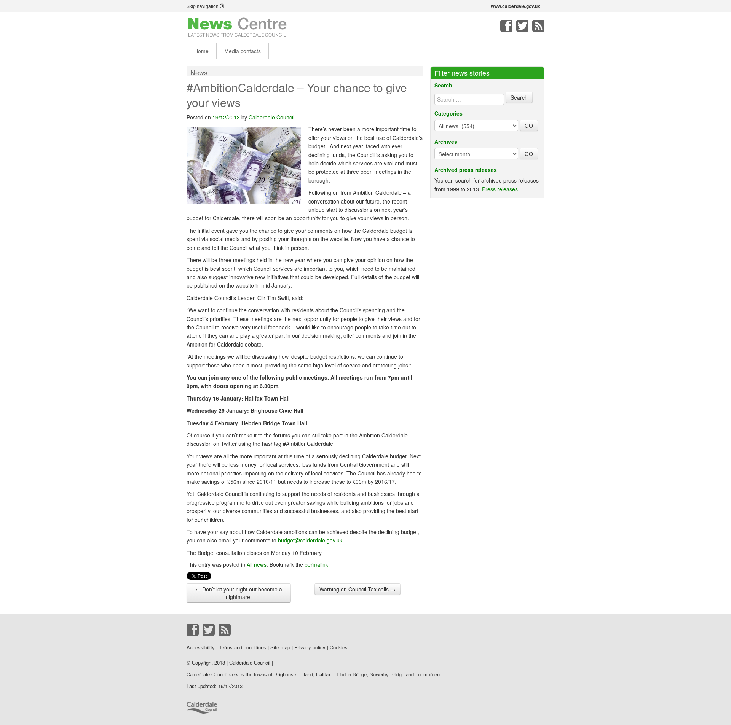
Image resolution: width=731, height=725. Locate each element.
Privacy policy (310, 647)
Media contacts (242, 51)
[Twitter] (522, 26)
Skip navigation (203, 6)
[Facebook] (506, 26)
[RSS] (538, 26)
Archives (445, 141)
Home (201, 51)
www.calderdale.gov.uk (515, 6)
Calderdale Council (271, 117)
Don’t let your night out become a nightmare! (238, 593)
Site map (280, 647)
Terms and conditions (242, 647)
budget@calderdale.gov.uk (310, 540)
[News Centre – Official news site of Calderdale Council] (237, 26)
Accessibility (201, 647)
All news (257, 564)
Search (443, 85)
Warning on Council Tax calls (357, 589)
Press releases (500, 189)
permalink (316, 564)
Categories (448, 113)
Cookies (339, 647)
